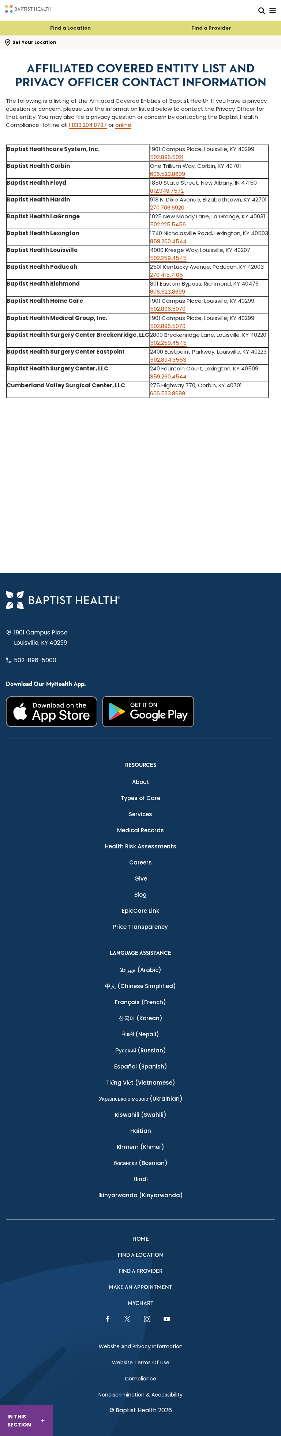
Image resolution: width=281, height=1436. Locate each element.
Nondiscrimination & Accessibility (140, 1394)
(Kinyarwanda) (140, 1195)
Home (140, 1239)
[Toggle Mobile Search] (261, 10)
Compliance (140, 1378)
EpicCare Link (140, 911)
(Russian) (140, 1050)
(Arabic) (140, 970)
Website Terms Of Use (140, 1362)
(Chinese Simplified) (140, 986)
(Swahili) (140, 1115)
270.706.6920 (167, 207)
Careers (140, 862)
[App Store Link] (51, 711)
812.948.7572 (167, 191)
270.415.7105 (166, 275)
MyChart (141, 1303)
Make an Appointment (140, 1287)
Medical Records (140, 830)
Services (140, 814)
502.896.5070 (168, 309)
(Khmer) (140, 1147)
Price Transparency (140, 927)
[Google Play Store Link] (148, 711)
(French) (140, 1002)
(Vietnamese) (140, 1082)
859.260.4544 (168, 241)
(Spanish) (140, 1066)
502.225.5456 (168, 224)
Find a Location (70, 28)
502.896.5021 (167, 157)
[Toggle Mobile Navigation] (272, 10)
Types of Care (140, 798)
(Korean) (140, 1018)
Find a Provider (211, 28)
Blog (140, 894)
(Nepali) (140, 1034)
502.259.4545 (168, 258)
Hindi (141, 1179)
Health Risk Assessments (140, 846)
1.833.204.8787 (88, 125)
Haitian (140, 1131)
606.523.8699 (167, 174)
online (123, 125)
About (140, 782)
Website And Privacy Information (141, 1346)
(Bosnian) (141, 1163)
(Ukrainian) (141, 1099)
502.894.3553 (168, 359)
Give (140, 878)
